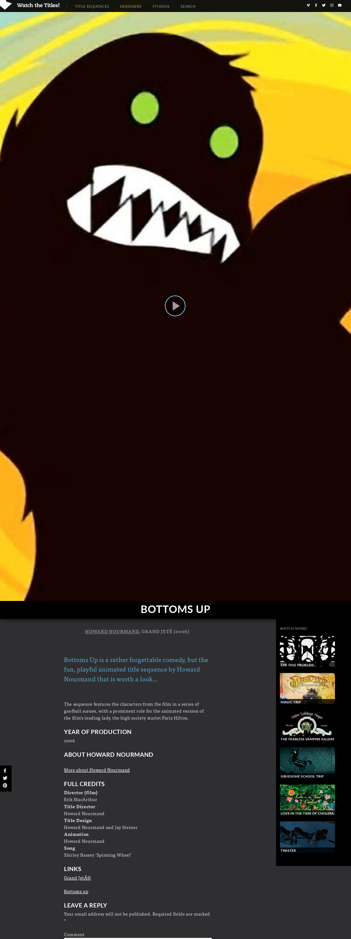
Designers (131, 7)
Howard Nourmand (112, 631)
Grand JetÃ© (77, 877)
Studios (161, 7)
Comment (74, 934)
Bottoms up (76, 891)
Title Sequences (92, 7)
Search (188, 7)
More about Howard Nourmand (97, 769)
